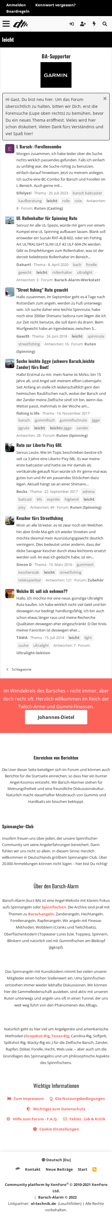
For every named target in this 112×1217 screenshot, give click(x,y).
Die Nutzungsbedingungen (79, 1098)
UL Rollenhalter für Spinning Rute (46, 218)
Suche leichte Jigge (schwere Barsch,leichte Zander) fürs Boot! (55, 364)
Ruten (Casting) (48, 208)
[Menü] (6, 24)
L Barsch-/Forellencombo (38, 146)
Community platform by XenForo (56, 1187)
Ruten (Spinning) (72, 435)
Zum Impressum (28, 1098)
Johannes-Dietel (56, 717)
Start (82, 1169)
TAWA (22, 637)
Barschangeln (41, 913)
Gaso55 (22, 336)
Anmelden (16, 4)
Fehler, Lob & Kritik (87, 1119)
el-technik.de (43, 1203)
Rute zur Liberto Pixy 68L (39, 445)
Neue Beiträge (59, 1169)
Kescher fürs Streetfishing (39, 518)
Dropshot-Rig (37, 1035)
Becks (21, 491)
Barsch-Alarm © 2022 (57, 1197)
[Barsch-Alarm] (17, 1169)
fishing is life (28, 413)
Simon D (24, 564)
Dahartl (23, 264)
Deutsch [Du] (58, 1159)
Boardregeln (18, 11)
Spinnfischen (54, 907)
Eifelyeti (24, 193)
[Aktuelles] (94, 24)
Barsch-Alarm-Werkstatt (77, 279)
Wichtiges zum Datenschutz (58, 1108)
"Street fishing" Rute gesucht (42, 289)
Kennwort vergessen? (55, 4)
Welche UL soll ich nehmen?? (41, 591)
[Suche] (104, 24)
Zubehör (96, 580)
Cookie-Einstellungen (58, 1129)
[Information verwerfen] (104, 99)
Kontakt (32, 1169)
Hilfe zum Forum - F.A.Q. (35, 1119)
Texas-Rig (60, 1035)
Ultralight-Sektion (33, 652)
